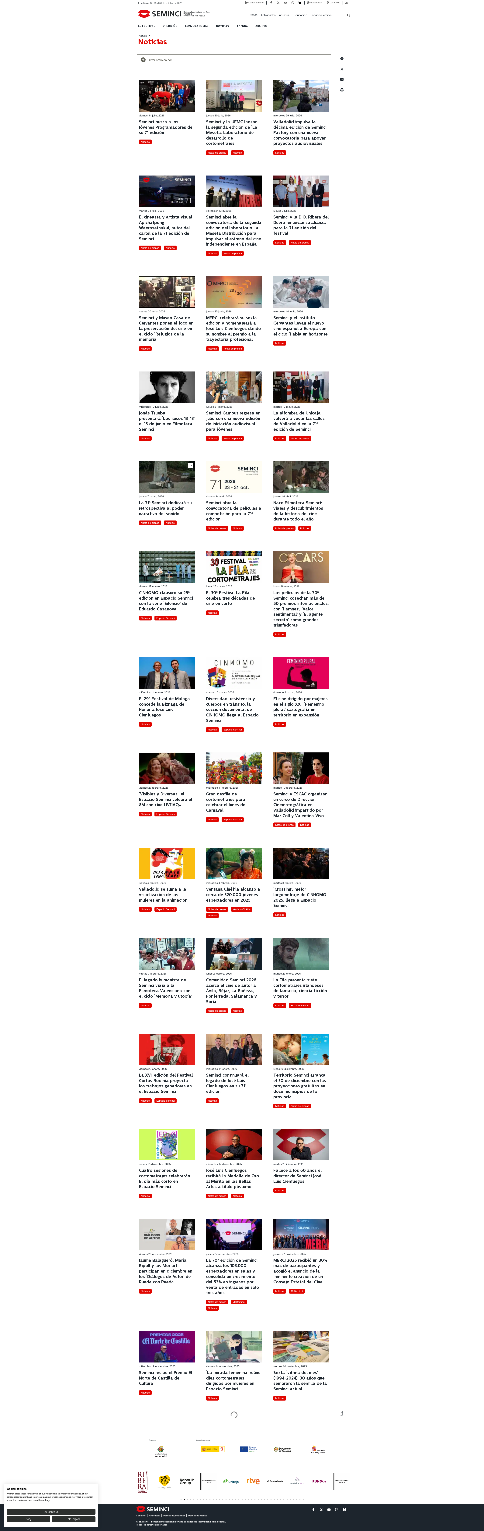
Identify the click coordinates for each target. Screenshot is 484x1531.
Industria (283, 15)
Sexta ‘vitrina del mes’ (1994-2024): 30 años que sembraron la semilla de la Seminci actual (300, 1381)
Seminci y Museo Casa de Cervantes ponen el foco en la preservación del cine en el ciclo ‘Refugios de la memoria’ (166, 329)
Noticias (145, 141)
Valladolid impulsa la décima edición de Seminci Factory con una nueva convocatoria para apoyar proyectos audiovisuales (300, 133)
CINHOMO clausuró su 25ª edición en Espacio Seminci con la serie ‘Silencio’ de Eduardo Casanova (166, 601)
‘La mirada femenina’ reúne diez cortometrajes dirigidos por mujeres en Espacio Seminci (233, 1381)
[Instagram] (292, 2)
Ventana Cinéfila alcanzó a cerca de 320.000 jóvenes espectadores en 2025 (233, 894)
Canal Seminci (256, 2)
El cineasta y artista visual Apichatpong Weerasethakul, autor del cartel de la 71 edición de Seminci (165, 228)
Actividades (268, 15)
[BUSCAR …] (348, 16)
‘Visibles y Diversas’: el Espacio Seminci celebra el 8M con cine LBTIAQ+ (165, 799)
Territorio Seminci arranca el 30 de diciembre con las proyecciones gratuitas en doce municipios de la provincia (299, 1086)
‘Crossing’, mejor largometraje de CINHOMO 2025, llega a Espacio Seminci (299, 897)
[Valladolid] (328, 2)
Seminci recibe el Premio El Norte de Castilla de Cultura (165, 1378)
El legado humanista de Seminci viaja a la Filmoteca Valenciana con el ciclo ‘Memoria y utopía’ (165, 988)
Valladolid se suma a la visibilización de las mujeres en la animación (163, 894)
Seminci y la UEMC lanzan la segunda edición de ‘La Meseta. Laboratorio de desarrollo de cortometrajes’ (232, 133)
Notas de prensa (217, 152)
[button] (253, 15)
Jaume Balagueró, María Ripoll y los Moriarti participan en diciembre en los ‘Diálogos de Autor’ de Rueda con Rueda (165, 1271)
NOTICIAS (222, 26)
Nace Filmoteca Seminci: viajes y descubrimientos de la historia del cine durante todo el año (298, 511)
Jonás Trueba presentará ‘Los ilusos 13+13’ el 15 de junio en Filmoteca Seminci (167, 421)
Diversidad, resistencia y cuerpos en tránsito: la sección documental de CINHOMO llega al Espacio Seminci (232, 710)
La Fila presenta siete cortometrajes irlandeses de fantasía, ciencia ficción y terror (300, 988)
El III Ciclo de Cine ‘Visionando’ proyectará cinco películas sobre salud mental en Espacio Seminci (166, 1471)
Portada (142, 35)
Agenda (242, 26)
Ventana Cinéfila (242, 909)
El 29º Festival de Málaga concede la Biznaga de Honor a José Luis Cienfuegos (164, 707)
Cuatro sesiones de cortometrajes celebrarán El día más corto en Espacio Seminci (164, 1179)
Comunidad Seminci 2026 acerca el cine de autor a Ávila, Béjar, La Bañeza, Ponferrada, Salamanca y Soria (231, 991)
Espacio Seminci (320, 15)
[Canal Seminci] (246, 2)
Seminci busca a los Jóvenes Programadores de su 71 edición (165, 127)
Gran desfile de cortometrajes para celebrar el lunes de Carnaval (225, 802)
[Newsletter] (308, 2)
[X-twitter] (278, 2)
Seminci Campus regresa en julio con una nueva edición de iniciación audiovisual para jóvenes (233, 421)
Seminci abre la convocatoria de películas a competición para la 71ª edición (233, 511)
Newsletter (316, 2)
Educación (300, 15)
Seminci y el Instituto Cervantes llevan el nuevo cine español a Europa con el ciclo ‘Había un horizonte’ (301, 326)
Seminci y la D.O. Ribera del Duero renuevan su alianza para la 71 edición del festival (301, 225)
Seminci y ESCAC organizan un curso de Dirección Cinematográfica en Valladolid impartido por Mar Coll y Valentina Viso (300, 805)
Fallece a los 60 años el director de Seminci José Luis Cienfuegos (297, 1176)
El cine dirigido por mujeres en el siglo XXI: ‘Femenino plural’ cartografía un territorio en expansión (300, 707)
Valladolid (335, 2)
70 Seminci (239, 1302)
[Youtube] (285, 2)
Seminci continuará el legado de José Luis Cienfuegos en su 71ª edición (227, 1083)
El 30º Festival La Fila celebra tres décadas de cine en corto (230, 598)
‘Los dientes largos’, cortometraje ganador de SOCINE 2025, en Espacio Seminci (231, 1471)
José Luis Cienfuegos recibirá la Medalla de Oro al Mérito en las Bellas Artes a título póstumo (232, 1179)
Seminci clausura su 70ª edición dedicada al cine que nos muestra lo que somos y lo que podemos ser (298, 1473)
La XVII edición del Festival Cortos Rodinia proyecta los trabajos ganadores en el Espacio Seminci (166, 1083)
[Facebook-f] (271, 2)
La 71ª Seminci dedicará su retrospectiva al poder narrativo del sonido (165, 508)
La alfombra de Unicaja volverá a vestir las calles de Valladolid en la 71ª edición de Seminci (299, 421)
